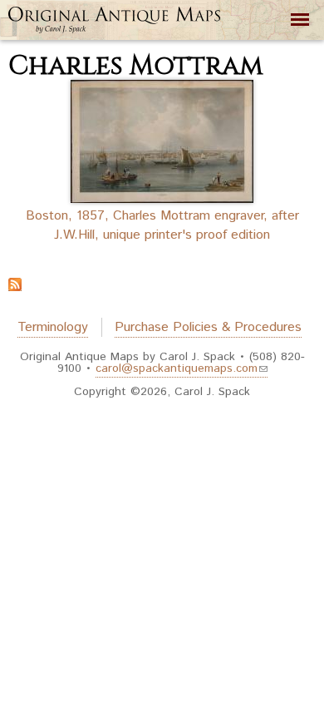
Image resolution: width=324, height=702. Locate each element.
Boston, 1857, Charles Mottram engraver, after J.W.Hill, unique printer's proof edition (162, 225)
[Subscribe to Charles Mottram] (15, 281)
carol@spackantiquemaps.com (177, 368)
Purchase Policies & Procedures (208, 327)
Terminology (52, 327)
